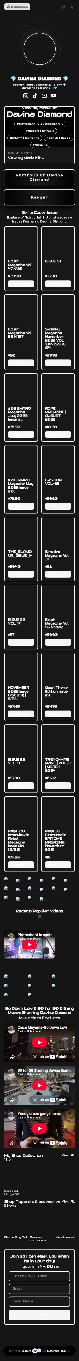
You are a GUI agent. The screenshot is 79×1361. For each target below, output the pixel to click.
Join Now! (39, 1315)
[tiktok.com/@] (35, 96)
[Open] (67, 1276)
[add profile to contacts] (63, 6)
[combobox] (36, 1276)
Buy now (21, 284)
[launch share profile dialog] (71, 6)
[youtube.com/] (53, 96)
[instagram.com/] (25, 96)
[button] (15, 881)
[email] (44, 96)
